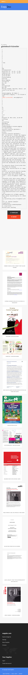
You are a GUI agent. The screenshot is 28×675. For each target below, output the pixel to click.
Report (14, 217)
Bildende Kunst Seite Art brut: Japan (12, 478)
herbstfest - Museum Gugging (12, 356)
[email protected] (7, 97)
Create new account (7, 663)
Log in (3, 660)
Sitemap (4, 639)
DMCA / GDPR (14, 673)
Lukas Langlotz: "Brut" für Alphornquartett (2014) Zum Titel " (14, 580)
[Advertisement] (14, 27)
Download (14, 212)
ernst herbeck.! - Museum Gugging (12, 615)
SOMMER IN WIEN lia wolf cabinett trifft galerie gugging (14, 266)
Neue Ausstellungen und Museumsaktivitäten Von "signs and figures (14, 391)
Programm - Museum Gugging (12, 336)
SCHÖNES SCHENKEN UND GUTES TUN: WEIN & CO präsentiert (14, 302)
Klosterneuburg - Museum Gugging (12, 445)
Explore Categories (6, 637)
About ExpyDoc (5, 642)
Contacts (4, 645)
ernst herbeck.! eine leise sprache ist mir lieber (13, 512)
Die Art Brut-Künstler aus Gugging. (12, 546)
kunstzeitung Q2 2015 (12, 425)
